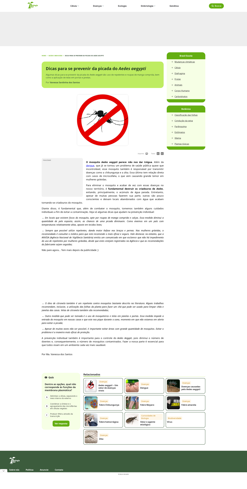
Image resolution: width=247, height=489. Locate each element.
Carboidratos (181, 96)
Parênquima (181, 126)
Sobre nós (14, 469)
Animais (178, 85)
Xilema (178, 138)
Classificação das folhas (186, 115)
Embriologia (147, 6)
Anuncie (44, 469)
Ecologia (122, 6)
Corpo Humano (182, 90)
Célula (73, 6)
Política (29, 469)
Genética (174, 6)
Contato (59, 469)
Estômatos (180, 132)
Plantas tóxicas (182, 144)
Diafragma (180, 73)
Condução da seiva (184, 120)
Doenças (97, 6)
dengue (90, 165)
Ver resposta (61, 423)
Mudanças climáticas (185, 62)
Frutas (178, 79)
